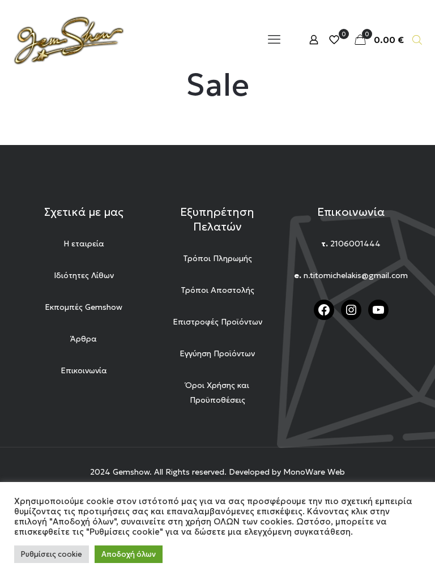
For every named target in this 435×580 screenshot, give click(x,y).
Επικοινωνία (84, 370)
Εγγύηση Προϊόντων (217, 353)
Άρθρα (83, 339)
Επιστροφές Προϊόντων (217, 322)
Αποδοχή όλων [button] (128, 554)
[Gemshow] (68, 39)
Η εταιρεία (83, 243)
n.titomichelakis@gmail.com (356, 275)
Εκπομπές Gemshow (83, 307)
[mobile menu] (274, 39)
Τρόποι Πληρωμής (217, 258)
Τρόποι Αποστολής (217, 290)
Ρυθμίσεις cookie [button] (51, 554)
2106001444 (355, 243)
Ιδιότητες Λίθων (84, 275)
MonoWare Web (314, 472)
